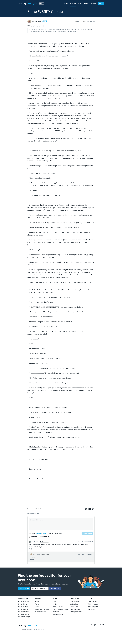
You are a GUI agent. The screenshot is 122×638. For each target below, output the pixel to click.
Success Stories (40, 612)
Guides (55, 604)
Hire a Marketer (23, 609)
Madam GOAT (45, 554)
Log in (101, 3)
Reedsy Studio (75, 601)
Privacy (29, 630)
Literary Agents (93, 606)
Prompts (65, 3)
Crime (29, 25)
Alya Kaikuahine (44, 542)
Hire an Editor (22, 604)
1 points (36, 542)
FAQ (19, 630)
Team (37, 604)
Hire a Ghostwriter (24, 612)
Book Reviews (92, 601)
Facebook (53, 588)
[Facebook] (100, 625)
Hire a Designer (23, 606)
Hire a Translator (23, 614)
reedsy (27, 3)
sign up (38, 533)
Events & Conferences (60, 609)
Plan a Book (74, 606)
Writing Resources (76, 612)
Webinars (56, 612)
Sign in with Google (38, 588)
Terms (24, 630)
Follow (45, 21)
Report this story (33, 513)
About (37, 601)
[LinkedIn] (98, 625)
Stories (73, 3)
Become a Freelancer (42, 609)
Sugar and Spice (70, 31)
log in (45, 533)
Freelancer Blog (58, 614)
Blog (54, 601)
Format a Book (75, 609)
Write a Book (74, 604)
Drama (35, 25)
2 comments (90, 21)
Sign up (93, 3)
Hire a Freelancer (23, 601)
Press (37, 606)
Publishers (91, 609)
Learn (80, 3)
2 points (37, 554)
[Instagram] (95, 625)
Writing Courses (58, 606)
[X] (92, 625)
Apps (40, 3)
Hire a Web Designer (24, 617)
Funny (41, 25)
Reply (30, 549)
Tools (86, 3)
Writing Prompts (93, 604)
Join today (23, 588)
